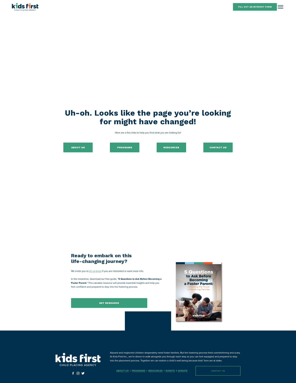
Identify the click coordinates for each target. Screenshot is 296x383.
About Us (78, 147)
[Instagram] (78, 373)
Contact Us (218, 147)
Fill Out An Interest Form (255, 7)
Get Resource (109, 303)
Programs (124, 147)
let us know (95, 271)
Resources (171, 147)
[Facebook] (73, 373)
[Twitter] (82, 373)
